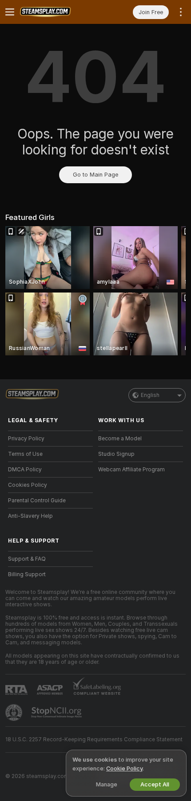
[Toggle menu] (10, 12)
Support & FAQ (27, 559)
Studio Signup (116, 454)
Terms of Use (25, 454)
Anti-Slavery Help (30, 516)
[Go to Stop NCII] (57, 712)
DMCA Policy (25, 469)
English (150, 395)
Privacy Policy (26, 438)
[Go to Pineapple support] (14, 712)
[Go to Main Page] (58, 12)
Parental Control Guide (37, 500)
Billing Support (27, 574)
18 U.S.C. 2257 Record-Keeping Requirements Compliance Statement (94, 739)
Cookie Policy (124, 768)
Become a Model (120, 438)
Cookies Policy (27, 485)
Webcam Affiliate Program (131, 469)
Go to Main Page (95, 174)
